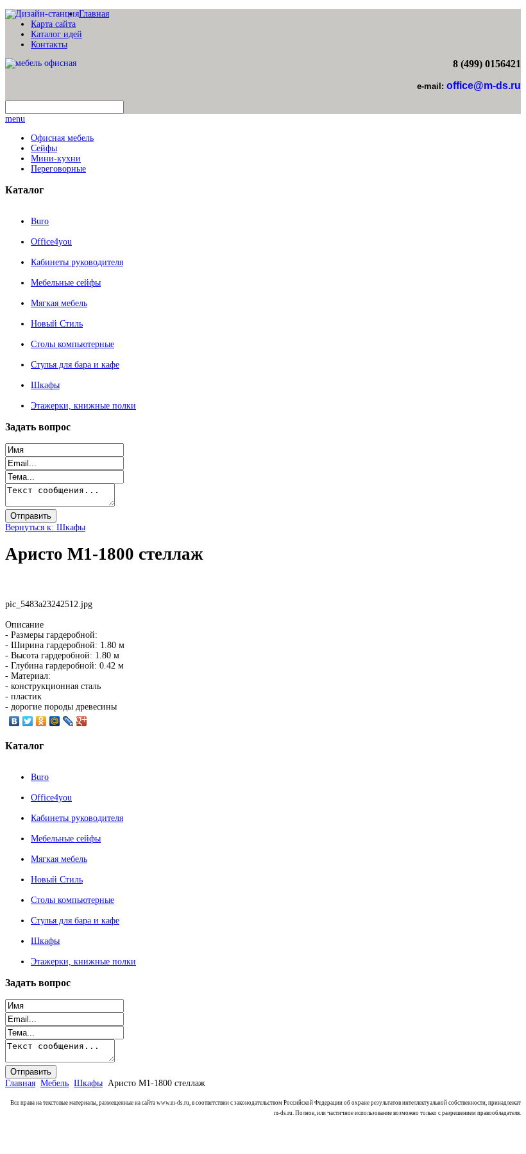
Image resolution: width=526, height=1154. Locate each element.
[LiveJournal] (68, 721)
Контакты (49, 44)
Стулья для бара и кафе (75, 365)
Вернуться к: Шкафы (45, 527)
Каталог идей (56, 34)
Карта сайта (53, 24)
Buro (40, 221)
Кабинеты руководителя (77, 262)
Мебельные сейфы (66, 283)
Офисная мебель (62, 138)
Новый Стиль (57, 324)
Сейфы (44, 148)
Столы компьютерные (72, 344)
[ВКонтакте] (14, 721)
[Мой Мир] (55, 721)
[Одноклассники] (41, 721)
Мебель (54, 1083)
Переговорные (58, 169)
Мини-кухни (56, 158)
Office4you (51, 242)
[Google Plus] (82, 721)
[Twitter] (28, 721)
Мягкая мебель (59, 303)
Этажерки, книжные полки (83, 405)
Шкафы (45, 385)
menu (15, 119)
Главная (94, 14)
